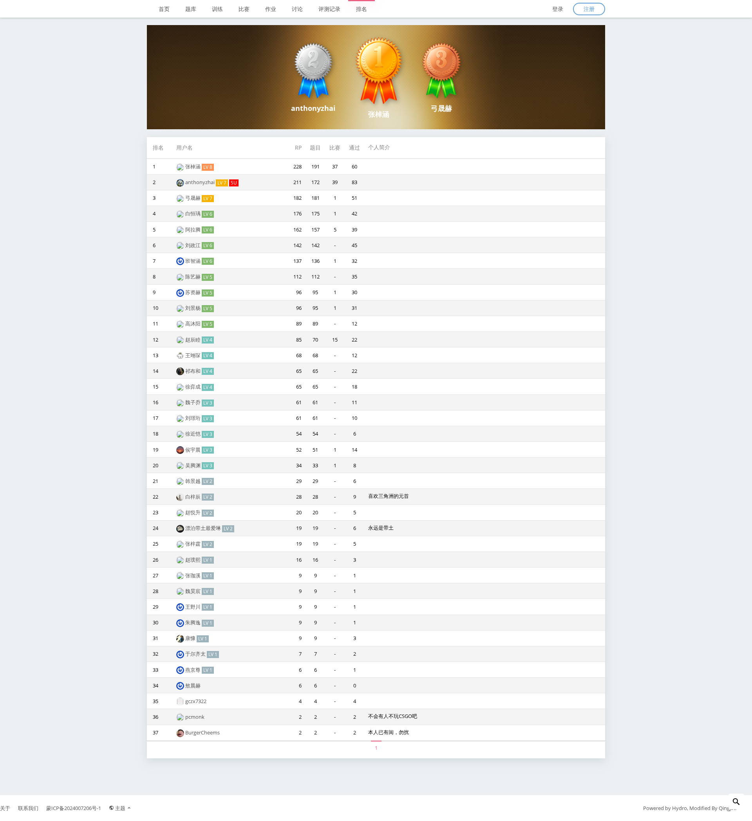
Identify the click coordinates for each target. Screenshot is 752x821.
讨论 (297, 9)
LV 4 (207, 339)
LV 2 (207, 481)
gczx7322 (195, 701)
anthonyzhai (200, 182)
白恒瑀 (193, 213)
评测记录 (329, 9)
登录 (557, 9)
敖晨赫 (193, 685)
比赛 (244, 9)
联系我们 (28, 808)
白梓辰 (193, 496)
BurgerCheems (202, 732)
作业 (270, 9)
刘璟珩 (193, 417)
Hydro (679, 808)
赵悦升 (193, 512)
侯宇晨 (193, 449)
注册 (589, 9)
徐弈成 (193, 386)
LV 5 (207, 277)
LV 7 (221, 182)
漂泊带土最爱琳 (203, 528)
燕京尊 (193, 669)
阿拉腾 (193, 229)
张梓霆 (193, 543)
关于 (5, 808)
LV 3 (207, 403)
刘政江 (193, 245)
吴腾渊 (193, 465)
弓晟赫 (193, 197)
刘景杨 (193, 307)
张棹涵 (193, 166)
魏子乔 (193, 402)
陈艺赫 (193, 276)
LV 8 (207, 167)
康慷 (191, 638)
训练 (217, 9)
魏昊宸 (193, 591)
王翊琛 (193, 355)
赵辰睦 (193, 339)
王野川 (193, 606)
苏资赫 (193, 292)
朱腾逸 (193, 622)
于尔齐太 (196, 653)
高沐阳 (193, 323)
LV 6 (207, 214)
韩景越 (193, 481)
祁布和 (193, 370)
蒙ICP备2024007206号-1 (73, 808)
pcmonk (194, 716)
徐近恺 (193, 433)
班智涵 (193, 260)
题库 (190, 9)
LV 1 (207, 560)
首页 (164, 9)
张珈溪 (193, 575)
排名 (361, 9)
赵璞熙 (193, 559)
